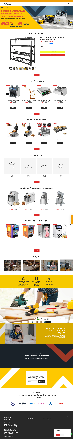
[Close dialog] (52, 207)
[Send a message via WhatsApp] (71, 434)
